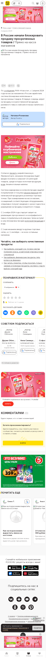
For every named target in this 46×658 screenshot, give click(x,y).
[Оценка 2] (8, 297)
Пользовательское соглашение (19, 619)
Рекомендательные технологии (15, 621)
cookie (5, 630)
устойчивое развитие (10, 363)
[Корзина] (37, 3)
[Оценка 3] (12, 297)
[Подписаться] (26, 501)
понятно (38, 628)
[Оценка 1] (4, 297)
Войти (23, 443)
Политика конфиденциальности (27, 616)
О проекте (11, 616)
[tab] (6, 654)
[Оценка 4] (16, 297)
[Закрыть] (44, 618)
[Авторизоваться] (42, 3)
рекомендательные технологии (15, 628)
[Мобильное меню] (2, 3)
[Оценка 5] (19, 297)
